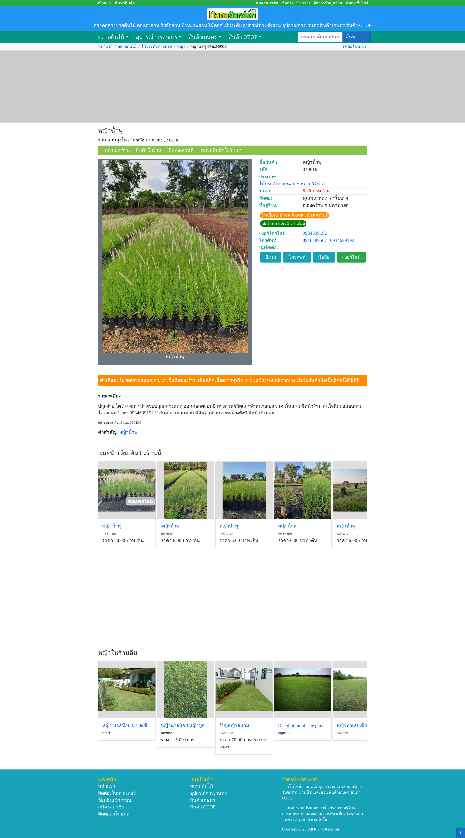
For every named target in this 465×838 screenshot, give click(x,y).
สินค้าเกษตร (203, 37)
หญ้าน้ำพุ (110, 130)
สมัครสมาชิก (267, 3)
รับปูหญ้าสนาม (234, 725)
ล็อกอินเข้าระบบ (296, 3)
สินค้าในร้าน (148, 150)
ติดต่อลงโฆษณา (114, 813)
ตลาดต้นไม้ (111, 37)
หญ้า (181, 46)
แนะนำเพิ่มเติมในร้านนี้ (130, 453)
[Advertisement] (232, 87)
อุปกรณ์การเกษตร (156, 37)
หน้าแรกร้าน (117, 150)
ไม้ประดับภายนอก (156, 46)
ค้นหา (352, 36)
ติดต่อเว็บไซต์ (357, 3)
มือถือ (324, 257)
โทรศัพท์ (297, 257)
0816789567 (315, 240)
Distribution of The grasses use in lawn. (302, 725)
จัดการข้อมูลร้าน (328, 3)
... (365, 36)
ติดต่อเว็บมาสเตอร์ (117, 793)
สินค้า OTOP (243, 37)
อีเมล (270, 257)
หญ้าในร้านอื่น (118, 652)
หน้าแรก (103, 3)
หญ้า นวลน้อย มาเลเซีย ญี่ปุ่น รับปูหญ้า (127, 725)
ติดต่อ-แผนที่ (181, 150)
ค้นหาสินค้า (125, 3)
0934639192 (315, 233)
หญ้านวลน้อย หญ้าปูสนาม (185, 725)
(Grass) (318, 183)
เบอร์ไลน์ (351, 257)
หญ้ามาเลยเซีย (352, 725)
